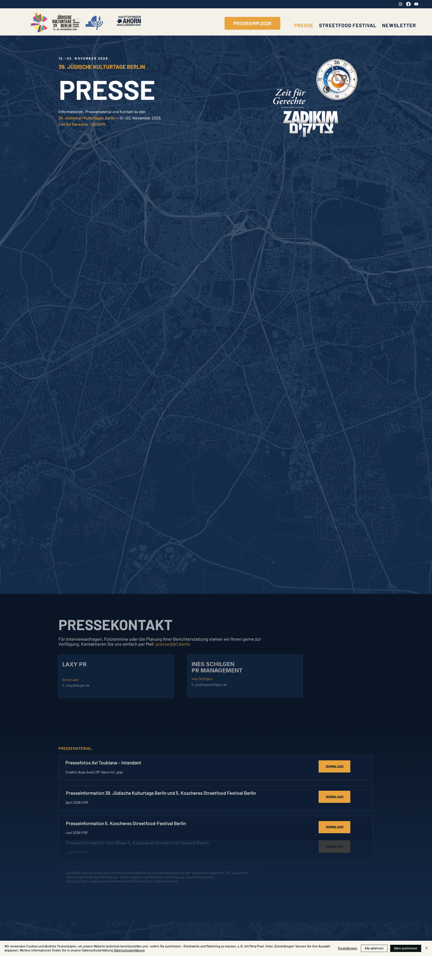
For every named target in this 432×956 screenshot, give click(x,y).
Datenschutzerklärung (129, 950)
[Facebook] (408, 4)
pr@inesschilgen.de (211, 684)
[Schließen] (426, 948)
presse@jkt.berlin (173, 644)
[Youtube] (416, 4)
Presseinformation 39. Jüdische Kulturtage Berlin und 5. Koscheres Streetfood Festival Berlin (161, 793)
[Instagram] (400, 4)
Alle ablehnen (374, 948)
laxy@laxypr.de (78, 685)
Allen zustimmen (405, 948)
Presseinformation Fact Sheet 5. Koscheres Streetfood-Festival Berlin (137, 853)
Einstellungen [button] (347, 948)
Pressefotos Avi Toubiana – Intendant (103, 762)
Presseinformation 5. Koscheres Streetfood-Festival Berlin (126, 823)
